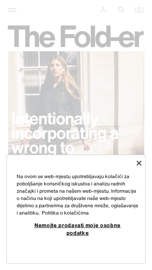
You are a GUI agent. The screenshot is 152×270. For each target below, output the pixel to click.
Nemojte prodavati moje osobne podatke (77, 228)
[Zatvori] (139, 163)
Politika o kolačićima (65, 212)
